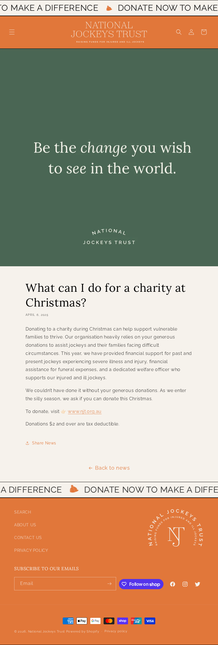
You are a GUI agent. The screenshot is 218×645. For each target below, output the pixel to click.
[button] (12, 32)
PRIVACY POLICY (31, 550)
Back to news (112, 468)
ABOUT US (25, 525)
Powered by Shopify (82, 631)
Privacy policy (115, 631)
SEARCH (22, 512)
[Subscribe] (109, 583)
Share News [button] (44, 443)
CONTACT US (28, 537)
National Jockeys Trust (46, 631)
